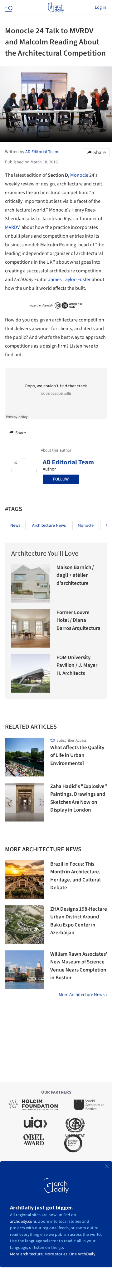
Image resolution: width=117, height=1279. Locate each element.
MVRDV (12, 227)
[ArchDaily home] (56, 7)
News (15, 525)
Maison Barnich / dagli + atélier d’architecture (75, 575)
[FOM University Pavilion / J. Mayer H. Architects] (30, 673)
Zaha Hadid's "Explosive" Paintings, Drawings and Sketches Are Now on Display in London (78, 798)
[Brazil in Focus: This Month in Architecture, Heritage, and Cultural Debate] (24, 879)
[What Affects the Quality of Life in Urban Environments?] (24, 757)
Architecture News (49, 525)
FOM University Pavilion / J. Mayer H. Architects (76, 665)
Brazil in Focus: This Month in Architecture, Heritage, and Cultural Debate (75, 876)
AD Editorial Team (68, 462)
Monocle (79, 175)
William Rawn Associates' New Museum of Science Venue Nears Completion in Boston (78, 966)
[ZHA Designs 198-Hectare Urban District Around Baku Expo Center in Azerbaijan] (24, 924)
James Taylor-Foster (69, 279)
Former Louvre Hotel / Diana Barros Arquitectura (78, 620)
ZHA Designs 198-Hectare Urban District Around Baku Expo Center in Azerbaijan (78, 921)
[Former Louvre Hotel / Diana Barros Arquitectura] (30, 628)
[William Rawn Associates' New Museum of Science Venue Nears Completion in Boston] (24, 969)
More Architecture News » (83, 994)
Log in (100, 7)
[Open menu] (8, 7)
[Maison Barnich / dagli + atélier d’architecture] (30, 583)
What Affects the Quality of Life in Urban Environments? (77, 755)
